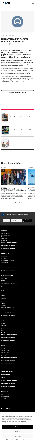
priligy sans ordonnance (8, 248)
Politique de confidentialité (22, 440)
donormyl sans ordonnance (9, 242)
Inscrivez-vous (28, 220)
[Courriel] (10, 44)
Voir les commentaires (17, 93)
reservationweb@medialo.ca (8, 404)
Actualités (4, 167)
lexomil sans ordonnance (8, 245)
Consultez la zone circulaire (17, 143)
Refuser (17, 431)
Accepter (17, 427)
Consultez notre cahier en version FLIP (21, 130)
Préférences (17, 436)
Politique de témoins (10, 440)
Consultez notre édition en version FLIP (21, 117)
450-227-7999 (5, 402)
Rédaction (6, 44)
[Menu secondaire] (33, 3)
